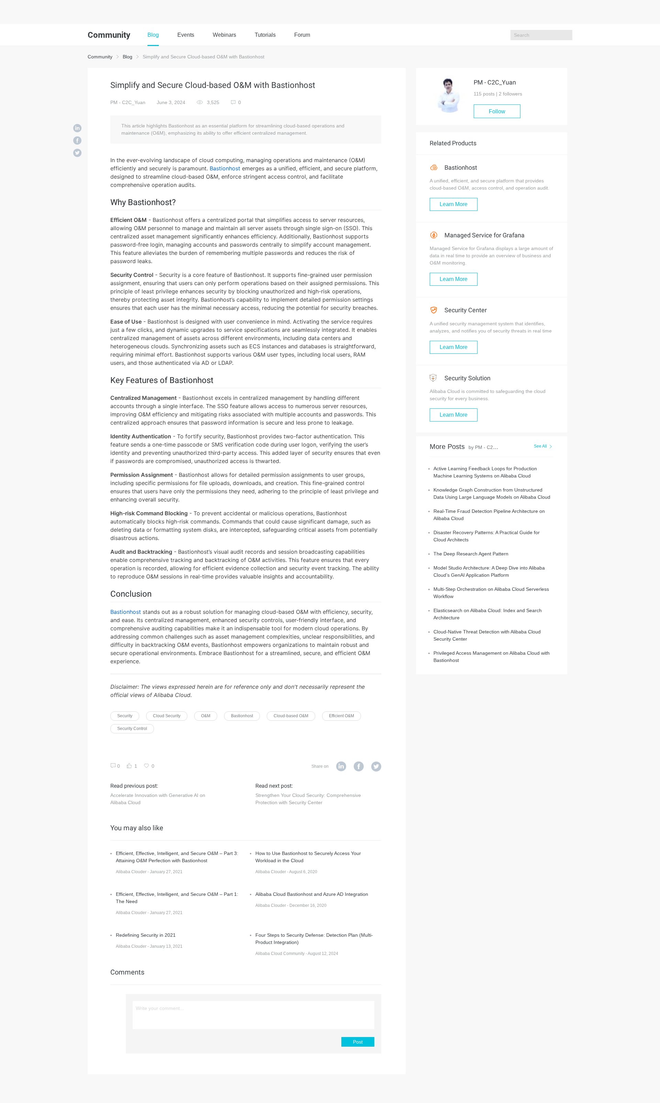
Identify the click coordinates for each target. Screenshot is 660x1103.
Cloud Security (166, 715)
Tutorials (265, 35)
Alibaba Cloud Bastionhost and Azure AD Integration (311, 894)
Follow (497, 111)
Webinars (224, 35)
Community (100, 56)
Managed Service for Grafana (484, 235)
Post (358, 1042)
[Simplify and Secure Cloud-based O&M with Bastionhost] (77, 129)
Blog (153, 35)
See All (540, 446)
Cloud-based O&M (291, 715)
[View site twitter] (376, 766)
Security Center (465, 310)
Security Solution (467, 378)
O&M (205, 715)
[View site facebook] (359, 766)
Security (124, 715)
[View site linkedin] (341, 766)
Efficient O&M (341, 715)
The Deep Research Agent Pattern (470, 553)
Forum (302, 35)
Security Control (132, 728)
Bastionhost (225, 168)
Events (185, 35)
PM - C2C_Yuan (127, 102)
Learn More (454, 204)
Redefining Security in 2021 (146, 935)
